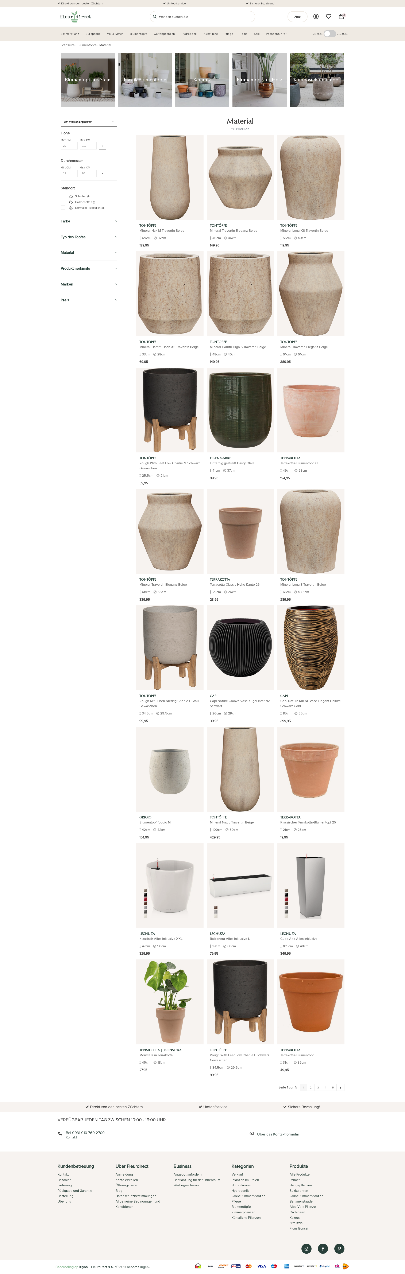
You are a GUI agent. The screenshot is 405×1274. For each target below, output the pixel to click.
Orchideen (297, 1212)
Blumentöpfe (87, 45)
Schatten (81, 196)
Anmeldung (124, 1174)
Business (68, 535)
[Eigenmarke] (240, 410)
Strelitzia (296, 1222)
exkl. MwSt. (342, 33)
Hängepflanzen (301, 1185)
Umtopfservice (176, 3)
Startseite (68, 45)
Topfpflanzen (73, 544)
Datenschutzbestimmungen (136, 1195)
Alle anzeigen (72, 426)
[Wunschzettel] (328, 16)
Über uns (64, 1201)
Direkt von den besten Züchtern (82, 3)
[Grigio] (170, 769)
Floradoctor (73, 525)
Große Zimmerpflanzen (248, 1195)
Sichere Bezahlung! (262, 3)
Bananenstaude (301, 1201)
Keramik (71, 382)
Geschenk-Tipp (73, 335)
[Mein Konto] (316, 16)
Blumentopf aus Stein (80, 372)
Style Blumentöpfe (76, 362)
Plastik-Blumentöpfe (79, 377)
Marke (68, 421)
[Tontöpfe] (170, 177)
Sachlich (69, 496)
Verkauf (237, 1174)
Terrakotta (72, 401)
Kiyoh (83, 1267)
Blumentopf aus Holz (79, 387)
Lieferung (65, 1185)
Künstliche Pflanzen (79, 433)
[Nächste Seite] (340, 1087)
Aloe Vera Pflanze (303, 1206)
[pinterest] (339, 1249)
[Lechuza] (170, 885)
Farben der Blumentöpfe (80, 411)
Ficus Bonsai (299, 1228)
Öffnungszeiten (127, 1185)
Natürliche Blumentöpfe (81, 396)
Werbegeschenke (186, 1185)
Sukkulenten (299, 1190)
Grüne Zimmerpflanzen (306, 1195)
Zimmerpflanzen (75, 325)
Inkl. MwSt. (318, 33)
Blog (119, 1190)
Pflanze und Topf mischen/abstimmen (78, 484)
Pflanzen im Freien (77, 453)
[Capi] (240, 647)
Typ (66, 416)
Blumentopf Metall (77, 405)
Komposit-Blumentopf (80, 391)
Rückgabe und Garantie (75, 1190)
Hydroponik (71, 443)
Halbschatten (84, 202)
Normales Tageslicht (89, 208)
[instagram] (306, 1249)
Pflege (66, 462)
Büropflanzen (73, 344)
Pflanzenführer (75, 472)
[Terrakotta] (310, 410)
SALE (65, 315)
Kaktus (295, 1217)
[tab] (87, 1198)
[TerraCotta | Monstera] (170, 1001)
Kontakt (63, 1174)
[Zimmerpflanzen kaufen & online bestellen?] (75, 16)
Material (105, 45)
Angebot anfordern (188, 1174)
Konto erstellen (127, 1179)
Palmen (295, 1179)
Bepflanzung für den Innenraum (197, 1179)
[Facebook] (323, 1249)
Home (65, 516)
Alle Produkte (300, 1174)
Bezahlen (65, 1179)
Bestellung (65, 1195)
